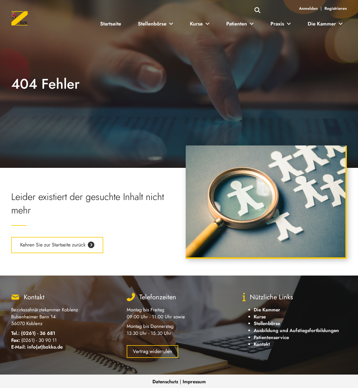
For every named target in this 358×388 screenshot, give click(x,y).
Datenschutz (165, 381)
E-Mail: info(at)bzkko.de (37, 347)
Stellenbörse (267, 323)
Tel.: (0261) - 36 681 (33, 333)
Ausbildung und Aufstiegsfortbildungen (296, 330)
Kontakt (262, 344)
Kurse (260, 316)
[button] (257, 10)
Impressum (194, 381)
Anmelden (308, 8)
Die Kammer (267, 309)
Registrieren (335, 8)
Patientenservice (271, 337)
